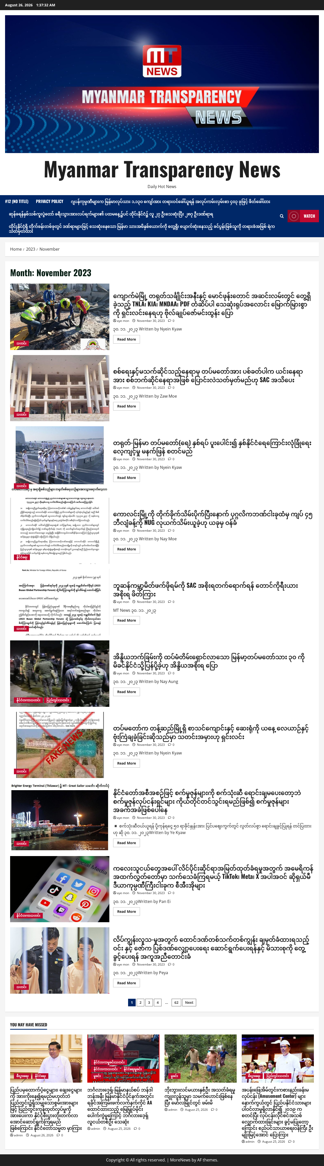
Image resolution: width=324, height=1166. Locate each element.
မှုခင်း (97, 1076)
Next (189, 1002)
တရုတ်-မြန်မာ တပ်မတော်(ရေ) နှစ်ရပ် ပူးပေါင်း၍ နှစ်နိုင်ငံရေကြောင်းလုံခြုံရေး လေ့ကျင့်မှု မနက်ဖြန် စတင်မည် (59, 459)
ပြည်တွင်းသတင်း (58, 700)
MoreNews (180, 1160)
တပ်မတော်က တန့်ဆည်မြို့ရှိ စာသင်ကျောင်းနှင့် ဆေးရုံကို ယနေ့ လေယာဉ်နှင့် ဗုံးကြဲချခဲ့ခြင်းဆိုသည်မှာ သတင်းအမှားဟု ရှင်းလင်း (59, 745)
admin (18, 1135)
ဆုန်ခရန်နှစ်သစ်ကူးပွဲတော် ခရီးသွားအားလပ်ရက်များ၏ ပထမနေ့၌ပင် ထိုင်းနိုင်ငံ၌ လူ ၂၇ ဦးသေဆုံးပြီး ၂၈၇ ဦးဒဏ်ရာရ (111, 214)
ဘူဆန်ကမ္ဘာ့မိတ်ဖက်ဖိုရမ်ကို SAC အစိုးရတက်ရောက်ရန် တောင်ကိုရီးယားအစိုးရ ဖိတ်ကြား (59, 602)
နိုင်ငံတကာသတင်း (28, 700)
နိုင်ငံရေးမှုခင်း (133, 1069)
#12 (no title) (16, 201)
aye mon (123, 321)
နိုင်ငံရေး (21, 557)
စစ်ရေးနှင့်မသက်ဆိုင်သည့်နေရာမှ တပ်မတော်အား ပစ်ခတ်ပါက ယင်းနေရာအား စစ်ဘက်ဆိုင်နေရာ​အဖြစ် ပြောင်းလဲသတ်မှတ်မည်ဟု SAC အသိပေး (59, 388)
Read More (128, 340)
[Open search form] (282, 216)
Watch (309, 216)
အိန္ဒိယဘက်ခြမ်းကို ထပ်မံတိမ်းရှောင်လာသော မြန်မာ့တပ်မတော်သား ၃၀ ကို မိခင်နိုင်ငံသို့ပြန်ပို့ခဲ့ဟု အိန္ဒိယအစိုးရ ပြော (59, 673)
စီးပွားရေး (22, 1076)
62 (176, 1002)
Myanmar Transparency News (162, 168)
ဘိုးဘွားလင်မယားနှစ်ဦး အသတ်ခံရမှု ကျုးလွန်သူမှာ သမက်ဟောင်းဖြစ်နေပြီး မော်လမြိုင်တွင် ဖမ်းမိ (200, 1095)
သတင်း (21, 343)
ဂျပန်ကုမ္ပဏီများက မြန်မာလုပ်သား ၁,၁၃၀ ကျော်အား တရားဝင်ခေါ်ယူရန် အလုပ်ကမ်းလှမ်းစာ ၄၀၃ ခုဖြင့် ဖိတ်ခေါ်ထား (170, 201)
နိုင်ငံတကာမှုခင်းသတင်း (109, 1062)
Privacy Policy (49, 201)
